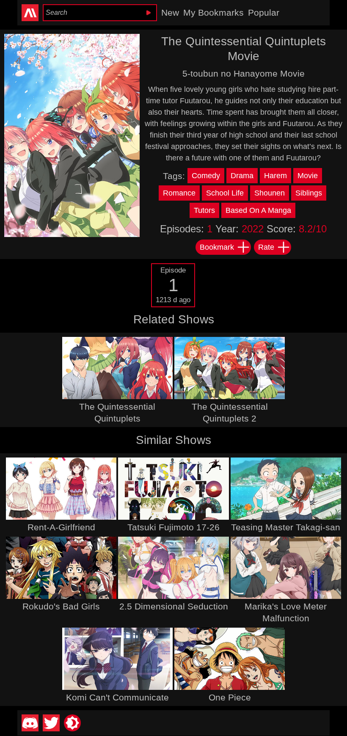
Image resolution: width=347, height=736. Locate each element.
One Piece (230, 697)
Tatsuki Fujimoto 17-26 (173, 527)
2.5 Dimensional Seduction (173, 606)
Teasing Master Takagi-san (285, 527)
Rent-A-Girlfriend (61, 527)
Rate (266, 247)
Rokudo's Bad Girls (61, 606)
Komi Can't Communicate (117, 697)
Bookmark (217, 247)
